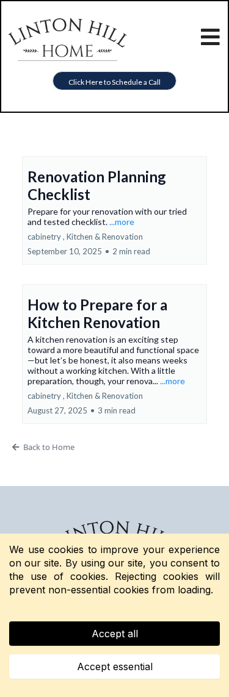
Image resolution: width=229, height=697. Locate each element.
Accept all (115, 633)
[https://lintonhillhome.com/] (67, 38)
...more (121, 221)
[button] (211, 39)
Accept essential (115, 666)
